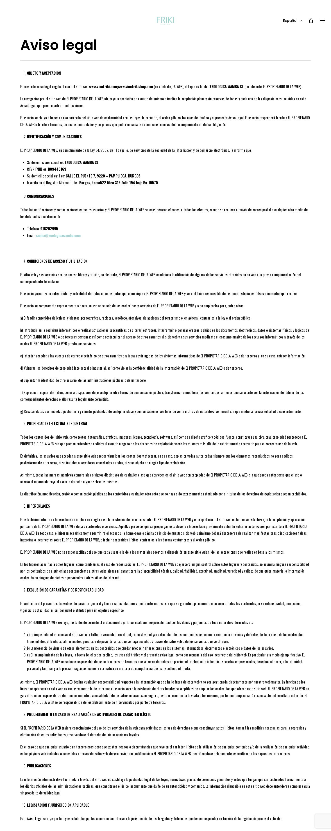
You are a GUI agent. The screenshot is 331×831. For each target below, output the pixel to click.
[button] (322, 20)
